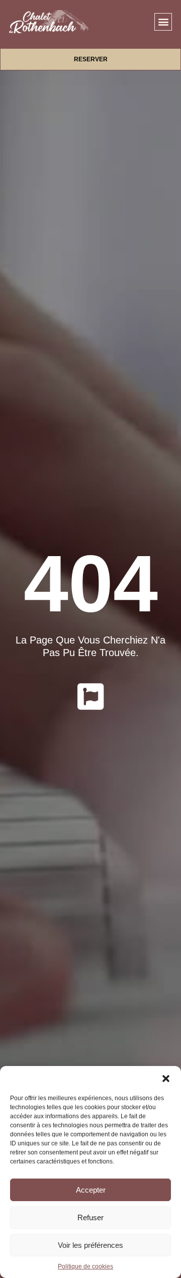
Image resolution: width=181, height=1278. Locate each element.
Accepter (91, 1190)
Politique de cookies (85, 1266)
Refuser (90, 1217)
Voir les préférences (90, 1245)
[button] (166, 1079)
